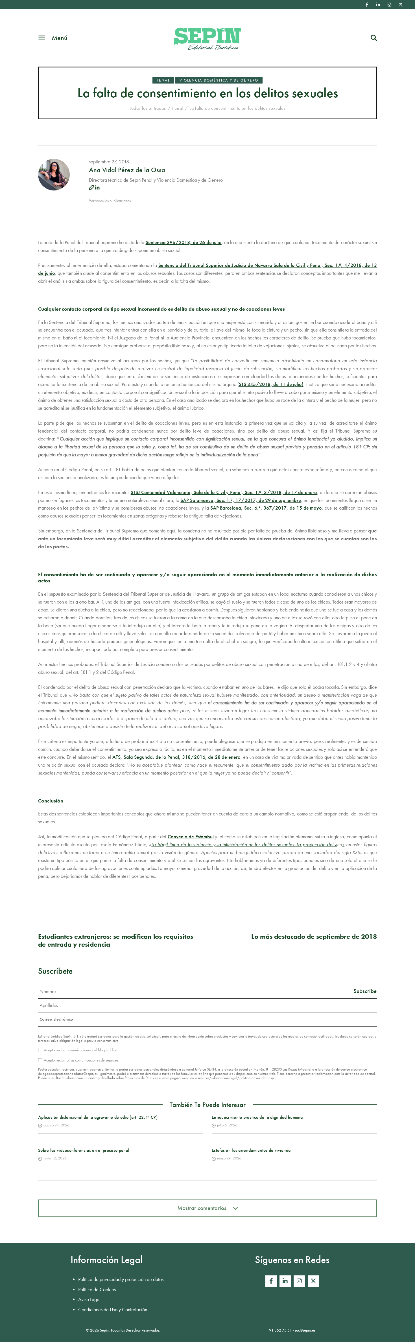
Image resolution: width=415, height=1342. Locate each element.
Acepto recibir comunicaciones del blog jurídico (80, 1049)
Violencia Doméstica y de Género (219, 80)
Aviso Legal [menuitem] (89, 1299)
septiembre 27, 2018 (109, 161)
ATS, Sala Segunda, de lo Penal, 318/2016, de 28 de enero (176, 757)
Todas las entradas (147, 108)
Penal (163, 80)
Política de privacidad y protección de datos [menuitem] (120, 1279)
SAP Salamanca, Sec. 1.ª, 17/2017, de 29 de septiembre (240, 500)
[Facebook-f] (367, 4)
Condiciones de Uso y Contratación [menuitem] (112, 1309)
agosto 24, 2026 (56, 1125)
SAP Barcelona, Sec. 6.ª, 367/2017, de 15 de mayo (266, 508)
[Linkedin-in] (378, 4)
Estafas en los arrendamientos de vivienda (251, 1150)
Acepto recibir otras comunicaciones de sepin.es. (81, 1060)
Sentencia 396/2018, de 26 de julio (184, 242)
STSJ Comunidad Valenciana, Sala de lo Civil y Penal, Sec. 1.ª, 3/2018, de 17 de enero (224, 492)
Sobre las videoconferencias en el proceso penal (83, 1150)
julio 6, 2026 (227, 1125)
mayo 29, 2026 (229, 1158)
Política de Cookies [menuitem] (97, 1289)
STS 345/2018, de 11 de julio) (271, 384)
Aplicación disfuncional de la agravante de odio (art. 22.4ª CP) (98, 1117)
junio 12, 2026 (55, 1158)
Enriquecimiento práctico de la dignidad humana (257, 1117)
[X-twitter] (401, 4)
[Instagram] (389, 4)
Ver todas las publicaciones (110, 200)
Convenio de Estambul (191, 836)
